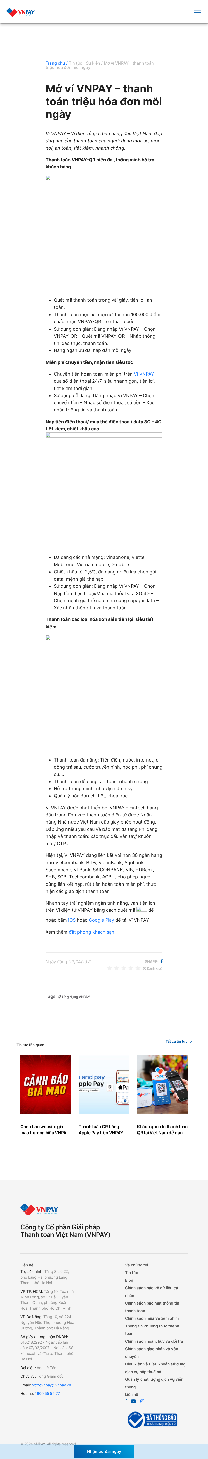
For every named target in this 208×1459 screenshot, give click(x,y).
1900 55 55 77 (47, 1393)
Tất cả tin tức (177, 1041)
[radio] (109, 968)
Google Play (101, 920)
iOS (72, 920)
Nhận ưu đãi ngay (104, 1451)
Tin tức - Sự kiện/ (86, 63)
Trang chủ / (57, 63)
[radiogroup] (124, 968)
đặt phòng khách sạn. (92, 932)
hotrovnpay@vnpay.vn (51, 1385)
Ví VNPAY (144, 374)
